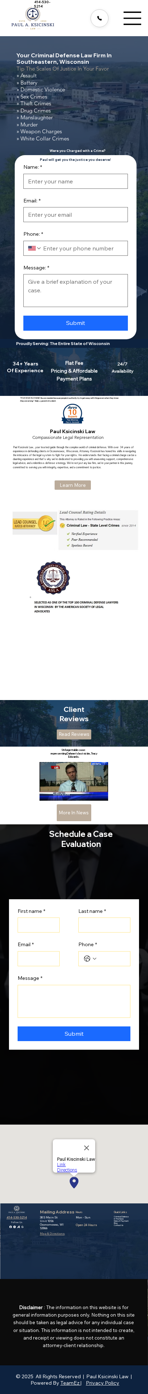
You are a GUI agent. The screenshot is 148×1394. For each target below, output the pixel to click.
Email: (32, 200)
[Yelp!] (14, 1226)
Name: (32, 167)
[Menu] (133, 18)
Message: (36, 267)
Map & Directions (52, 1233)
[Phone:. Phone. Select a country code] (35, 248)
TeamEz (70, 1383)
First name (31, 911)
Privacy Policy (102, 1383)
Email (26, 944)
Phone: (33, 234)
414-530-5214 (16, 1217)
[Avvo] (18, 1226)
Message (30, 978)
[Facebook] (10, 1226)
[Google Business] (22, 1226)
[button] (95, 792)
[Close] (99, 18)
